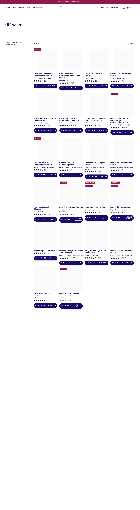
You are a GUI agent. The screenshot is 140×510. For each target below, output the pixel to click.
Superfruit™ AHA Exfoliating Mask (66, 164)
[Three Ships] (70, 8)
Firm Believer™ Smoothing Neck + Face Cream (69, 76)
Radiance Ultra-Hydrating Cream (121, 252)
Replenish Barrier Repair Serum (121, 164)
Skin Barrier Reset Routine (71, 207)
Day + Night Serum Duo (120, 207)
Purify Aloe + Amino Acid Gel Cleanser (45, 119)
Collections (17, 42)
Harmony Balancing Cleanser (42, 208)
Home (8, 42)
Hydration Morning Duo (95, 207)
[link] (41, 81)
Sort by (36, 43)
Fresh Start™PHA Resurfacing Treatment (69, 119)
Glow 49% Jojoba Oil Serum (43, 294)
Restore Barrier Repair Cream (95, 164)
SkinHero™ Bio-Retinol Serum (120, 75)
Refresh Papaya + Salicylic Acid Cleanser (71, 252)
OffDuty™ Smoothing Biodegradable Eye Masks (45, 75)
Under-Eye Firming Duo (69, 293)
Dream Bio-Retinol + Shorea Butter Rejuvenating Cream (119, 120)
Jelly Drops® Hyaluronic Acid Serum (95, 252)
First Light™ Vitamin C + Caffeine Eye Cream (95, 119)
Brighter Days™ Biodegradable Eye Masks (45, 164)
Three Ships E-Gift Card (44, 251)
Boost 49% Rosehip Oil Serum (95, 75)
